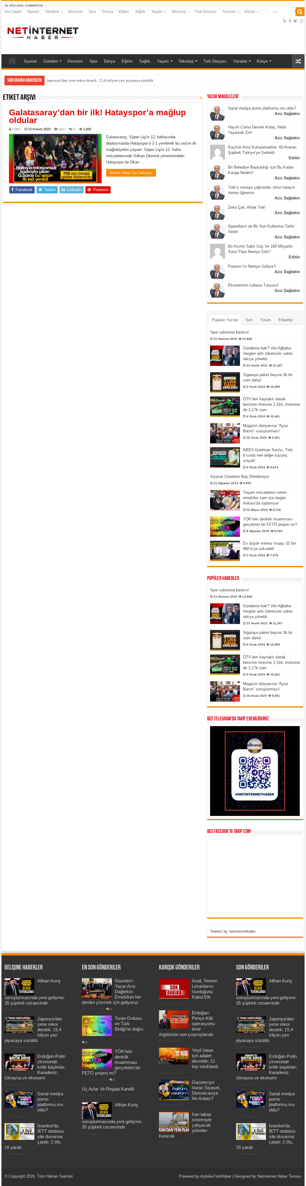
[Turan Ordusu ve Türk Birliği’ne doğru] (97, 1026)
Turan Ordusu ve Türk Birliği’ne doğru (129, 1023)
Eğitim (124, 12)
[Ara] (300, 11)
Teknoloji (178, 12)
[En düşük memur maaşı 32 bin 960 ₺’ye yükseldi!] (225, 551)
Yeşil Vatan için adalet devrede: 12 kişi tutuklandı (205, 1058)
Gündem (52, 12)
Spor (92, 12)
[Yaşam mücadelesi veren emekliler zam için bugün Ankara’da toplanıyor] (225, 500)
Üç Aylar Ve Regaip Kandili (108, 1088)
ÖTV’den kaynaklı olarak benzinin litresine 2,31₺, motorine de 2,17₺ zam (271, 404)
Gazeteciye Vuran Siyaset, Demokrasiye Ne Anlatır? (206, 1090)
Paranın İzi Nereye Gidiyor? (252, 266)
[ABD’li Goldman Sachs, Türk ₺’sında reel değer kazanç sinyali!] (225, 457)
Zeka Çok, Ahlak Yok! (247, 207)
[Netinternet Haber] (43, 31)
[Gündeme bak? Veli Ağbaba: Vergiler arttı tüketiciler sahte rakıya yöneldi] (225, 356)
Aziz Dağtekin (287, 113)
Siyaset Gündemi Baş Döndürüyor (239, 476)
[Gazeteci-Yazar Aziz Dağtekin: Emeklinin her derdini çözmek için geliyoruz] (97, 988)
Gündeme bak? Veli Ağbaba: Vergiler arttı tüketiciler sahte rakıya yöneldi (268, 353)
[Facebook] (290, 21)
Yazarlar (229, 12)
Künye (250, 12)
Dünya (107, 12)
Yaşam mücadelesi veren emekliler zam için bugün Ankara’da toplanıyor (265, 497)
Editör (16, 129)
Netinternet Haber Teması (279, 1176)
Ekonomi (75, 12)
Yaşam (156, 12)
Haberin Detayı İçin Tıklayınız (131, 173)
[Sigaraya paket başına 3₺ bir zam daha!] (225, 382)
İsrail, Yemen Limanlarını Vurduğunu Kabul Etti (204, 988)
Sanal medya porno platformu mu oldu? (262, 108)
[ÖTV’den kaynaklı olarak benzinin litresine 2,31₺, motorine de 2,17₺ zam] (225, 406)
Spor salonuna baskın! (229, 332)
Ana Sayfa (12, 12)
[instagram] (301, 21)
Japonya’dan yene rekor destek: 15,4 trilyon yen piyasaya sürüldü (100, 80)
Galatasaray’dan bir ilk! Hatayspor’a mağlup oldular (97, 116)
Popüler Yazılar (225, 320)
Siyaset (33, 12)
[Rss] (284, 21)
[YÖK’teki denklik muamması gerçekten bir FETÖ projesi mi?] (225, 526)
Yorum (265, 320)
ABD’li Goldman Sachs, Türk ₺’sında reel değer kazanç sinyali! (268, 455)
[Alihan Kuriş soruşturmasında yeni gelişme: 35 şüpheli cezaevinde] (97, 1110)
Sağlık (140, 12)
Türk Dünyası (205, 12)
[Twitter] (295, 21)
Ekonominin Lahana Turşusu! (253, 285)
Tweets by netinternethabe (232, 931)
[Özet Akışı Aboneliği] (201, 98)
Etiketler (286, 320)
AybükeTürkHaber (215, 1176)
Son (249, 320)
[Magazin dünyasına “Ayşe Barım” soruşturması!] (225, 433)
